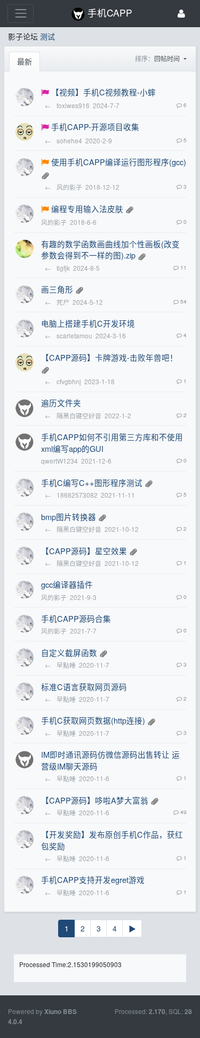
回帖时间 (167, 58)
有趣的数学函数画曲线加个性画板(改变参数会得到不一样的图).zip (110, 249)
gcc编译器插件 (67, 584)
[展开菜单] (20, 13)
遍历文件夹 (61, 402)
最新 (24, 61)
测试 (47, 36)
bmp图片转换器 (68, 516)
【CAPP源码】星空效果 (84, 550)
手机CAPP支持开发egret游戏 (93, 879)
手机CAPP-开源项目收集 (95, 126)
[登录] (181, 13)
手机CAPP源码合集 (76, 618)
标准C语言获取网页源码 (84, 686)
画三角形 (57, 289)
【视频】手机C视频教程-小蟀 (103, 92)
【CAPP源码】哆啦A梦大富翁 (94, 800)
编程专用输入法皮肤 (87, 208)
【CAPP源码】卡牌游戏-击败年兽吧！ (109, 357)
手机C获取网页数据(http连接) (93, 720)
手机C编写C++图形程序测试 (91, 482)
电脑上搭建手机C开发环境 (88, 323)
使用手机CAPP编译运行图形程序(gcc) (118, 161)
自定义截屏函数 (69, 652)
